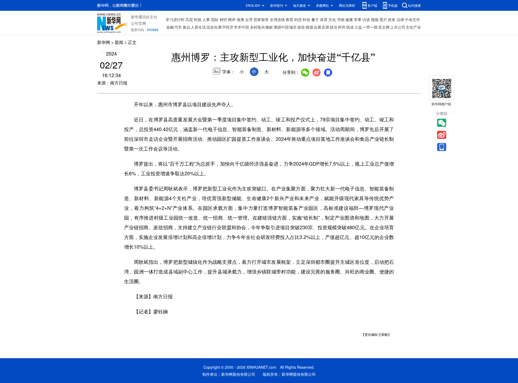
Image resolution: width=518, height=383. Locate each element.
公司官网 (138, 23)
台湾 (249, 19)
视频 (375, 19)
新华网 (103, 42)
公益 (358, 27)
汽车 (178, 27)
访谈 (366, 19)
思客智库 (261, 19)
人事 (206, 19)
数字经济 (225, 27)
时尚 (342, 27)
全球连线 (277, 19)
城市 (293, 27)
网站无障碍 (347, 5)
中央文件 (412, 19)
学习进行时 (175, 19)
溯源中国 (281, 27)
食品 (186, 27)
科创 (306, 19)
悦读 (350, 27)
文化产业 (413, 27)
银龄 (269, 27)
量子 (315, 19)
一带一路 (370, 27)
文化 (332, 19)
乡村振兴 (257, 27)
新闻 (119, 42)
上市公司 (397, 27)
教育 (289, 19)
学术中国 (241, 27)
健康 (349, 19)
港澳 (240, 19)
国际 (215, 19)
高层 (189, 19)
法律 (400, 19)
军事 (358, 19)
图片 (383, 19)
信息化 (212, 27)
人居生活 (198, 27)
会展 (317, 27)
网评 (232, 19)
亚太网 (384, 27)
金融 (170, 27)
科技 (298, 19)
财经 (223, 19)
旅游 (301, 27)
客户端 (372, 5)
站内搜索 (414, 5)
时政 (198, 19)
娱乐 (334, 27)
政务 (392, 19)
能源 (309, 27)
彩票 (325, 27)
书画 (341, 19)
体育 (324, 19)
